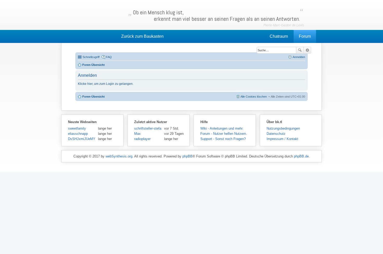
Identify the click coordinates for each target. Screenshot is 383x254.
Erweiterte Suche (307, 50)
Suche (300, 50)
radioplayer (142, 139)
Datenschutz (276, 134)
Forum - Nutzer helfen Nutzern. (223, 134)
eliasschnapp (78, 134)
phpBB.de (301, 156)
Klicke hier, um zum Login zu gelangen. (105, 84)
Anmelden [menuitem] (299, 57)
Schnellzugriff (91, 57)
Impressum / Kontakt (282, 139)
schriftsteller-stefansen (148, 128)
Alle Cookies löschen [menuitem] (253, 96)
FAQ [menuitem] (109, 57)
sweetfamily (77, 128)
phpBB (187, 156)
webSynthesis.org (119, 156)
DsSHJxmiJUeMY (81, 139)
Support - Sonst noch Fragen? (223, 139)
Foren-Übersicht (93, 96)
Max (137, 134)
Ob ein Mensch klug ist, (216, 15)
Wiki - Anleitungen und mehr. (221, 128)
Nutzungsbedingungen (283, 128)
